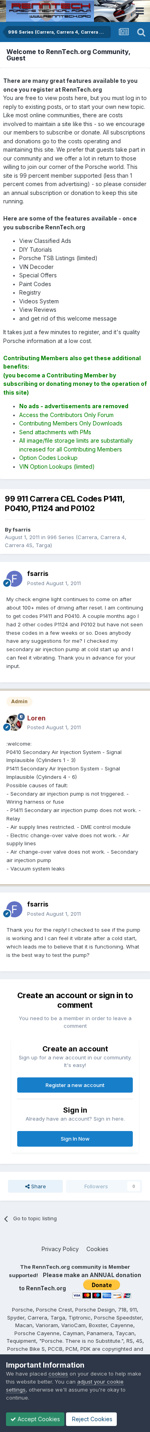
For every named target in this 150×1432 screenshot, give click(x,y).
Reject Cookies (91, 1419)
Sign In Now (75, 1138)
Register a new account (75, 1085)
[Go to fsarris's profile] (14, 579)
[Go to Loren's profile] (14, 723)
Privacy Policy (60, 1248)
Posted (54, 583)
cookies (58, 1373)
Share (38, 1186)
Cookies (97, 1248)
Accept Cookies (38, 1419)
